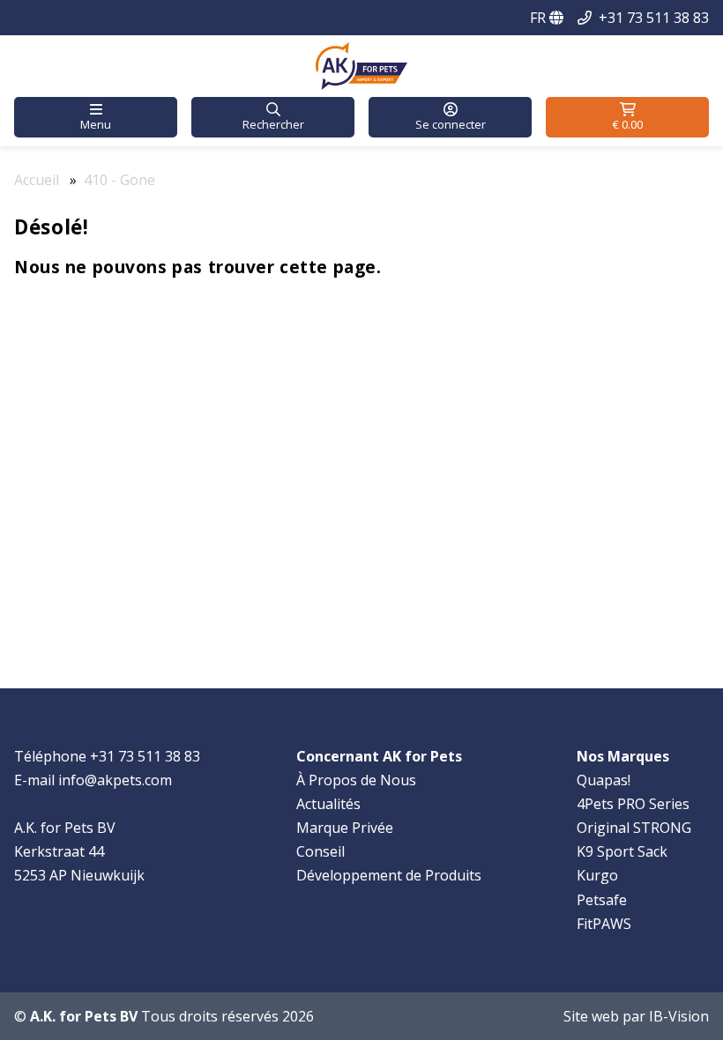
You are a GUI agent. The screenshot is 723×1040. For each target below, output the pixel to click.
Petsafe (602, 900)
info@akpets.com (115, 780)
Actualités (328, 803)
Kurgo (597, 875)
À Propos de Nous (356, 780)
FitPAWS (604, 923)
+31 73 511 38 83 (654, 17)
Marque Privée (344, 827)
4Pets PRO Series (633, 803)
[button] (95, 117)
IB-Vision (679, 1016)
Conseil (320, 851)
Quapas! (603, 780)
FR (539, 17)
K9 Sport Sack (622, 851)
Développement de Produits (388, 875)
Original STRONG (634, 827)
